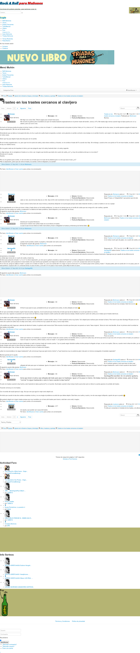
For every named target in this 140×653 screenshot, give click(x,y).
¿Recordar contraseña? (9, 644)
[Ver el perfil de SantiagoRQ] (11, 250)
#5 (139, 248)
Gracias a (66, 459)
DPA (8, 526)
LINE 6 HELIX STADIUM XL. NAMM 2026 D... (18, 518)
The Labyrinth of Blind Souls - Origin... (16, 471)
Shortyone (11, 194)
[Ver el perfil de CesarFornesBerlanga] (7, 468)
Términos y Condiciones (62, 621)
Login (3, 17)
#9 (139, 372)
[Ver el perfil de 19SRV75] (7, 486)
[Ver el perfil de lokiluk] (5, 505)
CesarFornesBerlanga (13, 473)
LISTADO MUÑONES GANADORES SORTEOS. (19, 587)
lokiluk (9, 509)
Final (29, 108)
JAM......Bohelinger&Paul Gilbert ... (15, 491)
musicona (11, 404)
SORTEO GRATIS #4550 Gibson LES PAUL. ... (19, 578)
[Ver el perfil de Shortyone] (11, 198)
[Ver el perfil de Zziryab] (5, 576)
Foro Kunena (73, 459)
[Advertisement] (39, 178)
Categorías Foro (8, 90)
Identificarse (10, 169)
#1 (139, 114)
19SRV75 (10, 493)
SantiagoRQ (11, 248)
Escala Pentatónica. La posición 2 (15, 507)
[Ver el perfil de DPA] (5, 522)
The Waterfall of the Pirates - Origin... (16, 480)
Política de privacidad (78, 621)
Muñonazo (11, 114)
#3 (139, 216)
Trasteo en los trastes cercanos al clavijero (112, 115)
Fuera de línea (11, 122)
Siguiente (23, 108)
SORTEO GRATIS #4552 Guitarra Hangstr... (18, 565)
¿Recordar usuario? (8, 646)
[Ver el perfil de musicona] (11, 406)
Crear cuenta (19, 169)
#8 (139, 359)
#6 (139, 300)
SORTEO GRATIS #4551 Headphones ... (17, 574)
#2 (139, 194)
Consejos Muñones (10, 524)
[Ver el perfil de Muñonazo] (7, 117)
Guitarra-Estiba (9, 501)
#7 (139, 332)
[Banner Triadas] (57, 57)
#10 (139, 404)
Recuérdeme (4, 638)
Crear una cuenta (7, 648)
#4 (139, 236)
